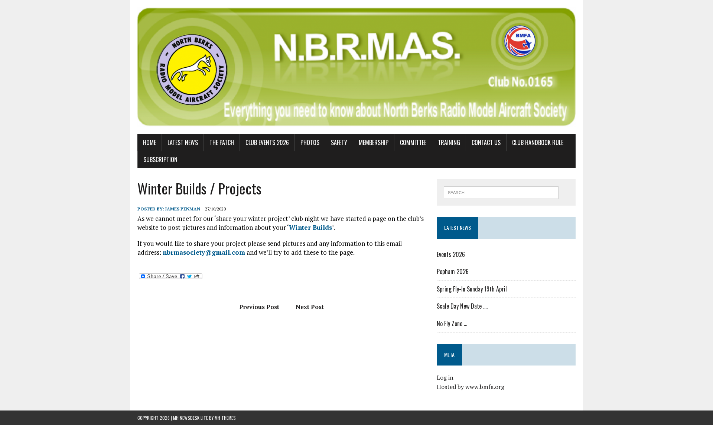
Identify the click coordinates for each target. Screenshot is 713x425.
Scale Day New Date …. (462, 306)
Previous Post (259, 307)
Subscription (160, 159)
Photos (309, 142)
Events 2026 (451, 254)
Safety (339, 142)
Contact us (486, 142)
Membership (373, 142)
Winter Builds (310, 227)
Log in (445, 377)
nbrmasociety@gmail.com (204, 252)
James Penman (182, 209)
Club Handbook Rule (537, 142)
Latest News (182, 142)
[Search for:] (501, 192)
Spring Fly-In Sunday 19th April (472, 288)
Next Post (310, 307)
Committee (413, 142)
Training (449, 142)
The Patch (221, 142)
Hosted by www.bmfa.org (470, 387)
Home (149, 142)
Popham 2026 (453, 271)
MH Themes (225, 418)
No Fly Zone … (452, 323)
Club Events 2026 (267, 142)
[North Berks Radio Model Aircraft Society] (356, 67)
